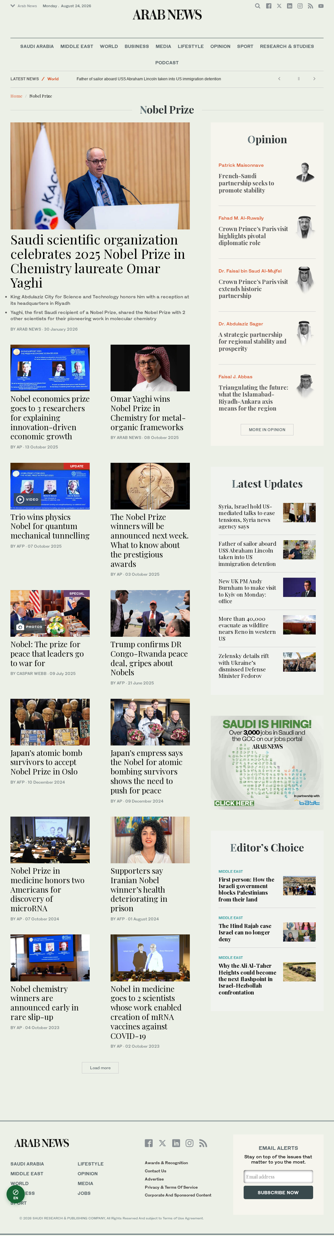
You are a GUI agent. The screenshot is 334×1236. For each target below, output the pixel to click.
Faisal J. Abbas (235, 376)
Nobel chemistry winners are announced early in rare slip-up (44, 1002)
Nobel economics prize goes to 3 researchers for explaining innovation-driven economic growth (50, 417)
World (109, 46)
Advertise (154, 1179)
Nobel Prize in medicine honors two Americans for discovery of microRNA (47, 889)
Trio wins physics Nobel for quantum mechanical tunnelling (50, 526)
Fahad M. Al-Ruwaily (241, 218)
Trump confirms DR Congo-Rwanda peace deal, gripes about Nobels (149, 658)
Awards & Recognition (166, 1162)
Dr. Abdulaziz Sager (241, 323)
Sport (245, 46)
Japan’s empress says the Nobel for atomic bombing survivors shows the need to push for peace (147, 771)
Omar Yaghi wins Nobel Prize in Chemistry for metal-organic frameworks (148, 412)
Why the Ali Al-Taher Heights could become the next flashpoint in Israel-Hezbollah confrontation (247, 979)
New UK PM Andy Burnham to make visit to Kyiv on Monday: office (247, 590)
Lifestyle (191, 46)
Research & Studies (287, 46)
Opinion (220, 46)
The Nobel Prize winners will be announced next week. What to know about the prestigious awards (150, 540)
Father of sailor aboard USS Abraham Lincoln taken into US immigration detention (149, 79)
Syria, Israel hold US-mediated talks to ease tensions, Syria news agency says (247, 516)
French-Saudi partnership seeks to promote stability (246, 183)
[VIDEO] (50, 485)
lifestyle (91, 1163)
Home (16, 96)
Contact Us (155, 1170)
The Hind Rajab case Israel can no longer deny (245, 932)
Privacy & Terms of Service (171, 1187)
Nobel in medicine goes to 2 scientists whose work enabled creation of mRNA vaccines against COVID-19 (146, 1012)
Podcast (167, 62)
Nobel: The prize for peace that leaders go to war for (47, 653)
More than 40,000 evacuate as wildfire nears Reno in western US (247, 628)
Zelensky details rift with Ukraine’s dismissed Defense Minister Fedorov (244, 665)
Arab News (27, 6)
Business (137, 46)
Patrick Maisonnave (241, 165)
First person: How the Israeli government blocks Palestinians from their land (246, 889)
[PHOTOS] (50, 612)
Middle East (76, 46)
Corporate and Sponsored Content (178, 1195)
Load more (100, 1067)
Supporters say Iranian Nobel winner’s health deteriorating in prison (139, 889)
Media (163, 46)
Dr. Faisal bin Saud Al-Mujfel (250, 271)
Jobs (84, 1193)
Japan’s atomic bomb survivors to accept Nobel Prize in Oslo (46, 762)
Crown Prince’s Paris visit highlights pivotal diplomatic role (253, 236)
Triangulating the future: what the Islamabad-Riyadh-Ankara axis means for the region (253, 398)
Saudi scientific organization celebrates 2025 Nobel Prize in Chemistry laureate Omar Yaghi (97, 260)
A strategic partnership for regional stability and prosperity (252, 341)
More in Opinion (267, 429)
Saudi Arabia (37, 46)
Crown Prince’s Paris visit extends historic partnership (253, 289)
